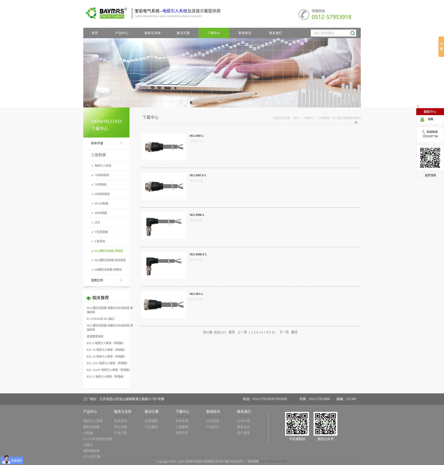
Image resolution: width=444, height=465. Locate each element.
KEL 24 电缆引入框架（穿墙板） (107, 356)
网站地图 (252, 461)
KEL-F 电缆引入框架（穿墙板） (106, 376)
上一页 (242, 332)
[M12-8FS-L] (163, 294)
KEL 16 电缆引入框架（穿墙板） (107, 350)
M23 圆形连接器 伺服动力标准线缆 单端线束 (110, 310)
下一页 (284, 332)
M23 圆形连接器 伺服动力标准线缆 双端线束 (110, 327)
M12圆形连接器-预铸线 (346, 118)
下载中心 (308, 118)
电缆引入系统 (174, 11)
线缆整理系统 (95, 336)
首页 (95, 33)
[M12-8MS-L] (163, 136)
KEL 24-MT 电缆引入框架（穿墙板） (109, 370)
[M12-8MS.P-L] (163, 175)
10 (273, 332)
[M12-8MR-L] (163, 215)
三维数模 (323, 118)
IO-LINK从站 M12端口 (100, 319)
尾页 (294, 332)
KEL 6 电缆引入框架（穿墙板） (106, 343)
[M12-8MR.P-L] (163, 254)
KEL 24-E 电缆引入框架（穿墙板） (108, 363)
